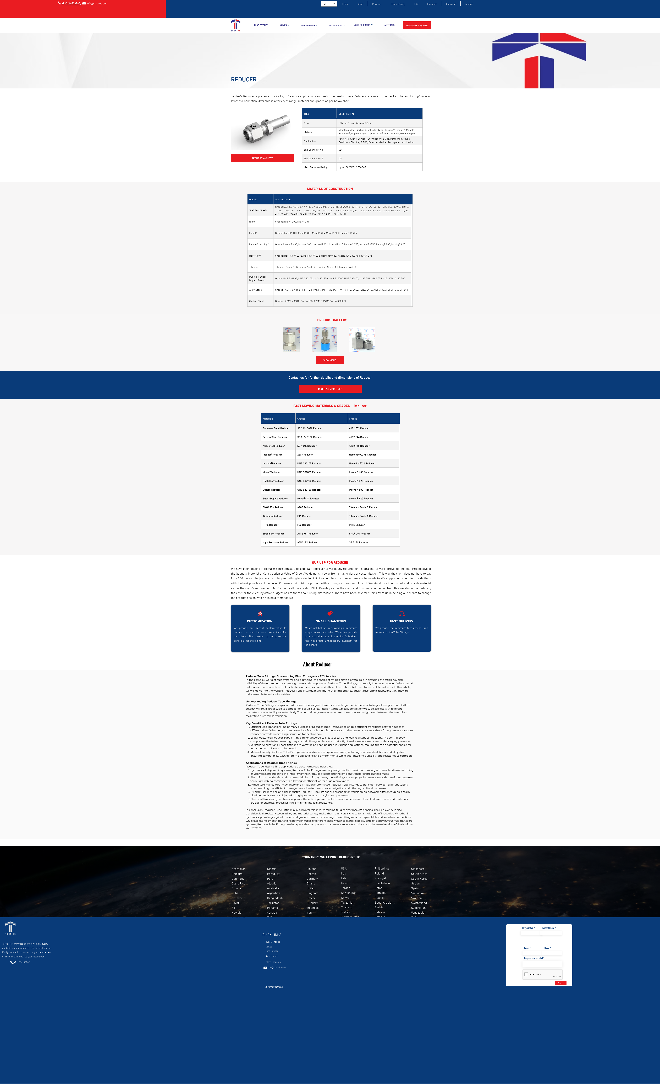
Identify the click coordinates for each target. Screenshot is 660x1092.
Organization (527, 928)
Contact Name (548, 928)
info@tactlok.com (276, 967)
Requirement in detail (533, 958)
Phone (546, 948)
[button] (417, 25)
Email (526, 948)
